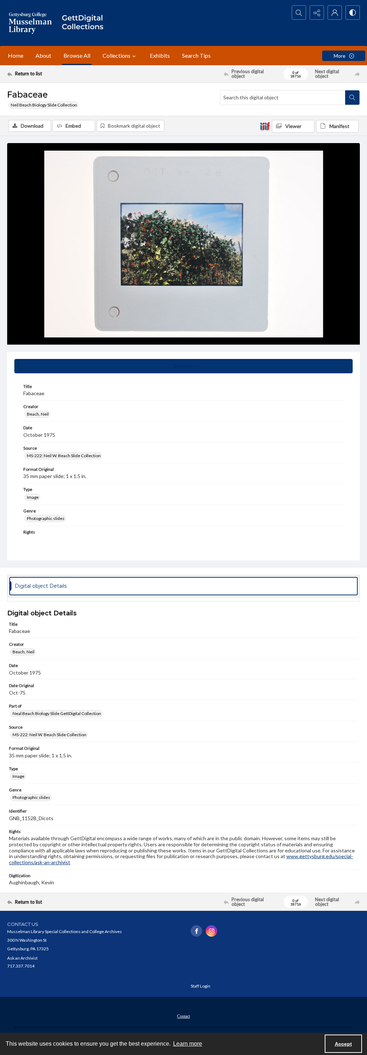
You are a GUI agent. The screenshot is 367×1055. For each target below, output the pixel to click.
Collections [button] (116, 55)
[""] (85, 23)
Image (33, 497)
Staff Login (200, 986)
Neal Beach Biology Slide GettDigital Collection (57, 713)
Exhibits (160, 55)
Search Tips (196, 55)
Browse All (76, 55)
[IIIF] (265, 126)
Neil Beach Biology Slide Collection (44, 105)
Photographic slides (46, 518)
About (43, 55)
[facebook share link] (196, 931)
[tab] (183, 366)
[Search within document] (352, 97)
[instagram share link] (211, 931)
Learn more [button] (187, 1044)
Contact (183, 1016)
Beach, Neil (38, 414)
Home (15, 55)
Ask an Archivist (22, 958)
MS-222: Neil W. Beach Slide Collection (64, 455)
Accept (343, 1044)
